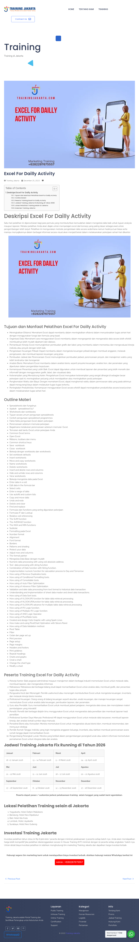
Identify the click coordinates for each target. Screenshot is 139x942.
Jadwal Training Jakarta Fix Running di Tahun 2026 (35, 203)
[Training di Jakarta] (19, 9)
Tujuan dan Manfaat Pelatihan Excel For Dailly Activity (36, 195)
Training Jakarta (73, 933)
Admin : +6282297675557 (69, 862)
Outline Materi (20, 198)
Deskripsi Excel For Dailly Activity (22, 192)
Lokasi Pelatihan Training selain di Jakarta (31, 205)
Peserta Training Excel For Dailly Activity (30, 200)
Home (71, 9)
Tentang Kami (86, 9)
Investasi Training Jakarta (25, 208)
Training (103, 9)
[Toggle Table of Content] (53, 188)
